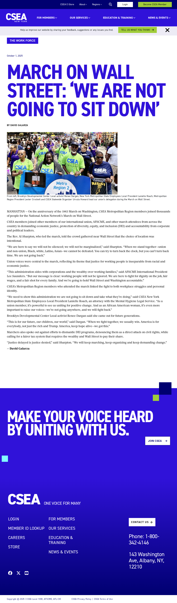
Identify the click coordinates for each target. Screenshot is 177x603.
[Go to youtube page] (26, 573)
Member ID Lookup (26, 528)
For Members (46, 17)
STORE (14, 547)
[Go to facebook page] (10, 573)
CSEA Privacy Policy (81, 599)
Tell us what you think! (135, 30)
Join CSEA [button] (155, 440)
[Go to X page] (18, 573)
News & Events (158, 17)
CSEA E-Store (67, 4)
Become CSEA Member (155, 4)
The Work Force (22, 40)
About (82, 4)
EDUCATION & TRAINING (118, 17)
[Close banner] (167, 30)
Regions (96, 4)
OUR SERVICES (79, 17)
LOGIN (13, 519)
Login (125, 4)
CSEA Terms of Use (103, 599)
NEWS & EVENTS (63, 552)
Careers (16, 537)
